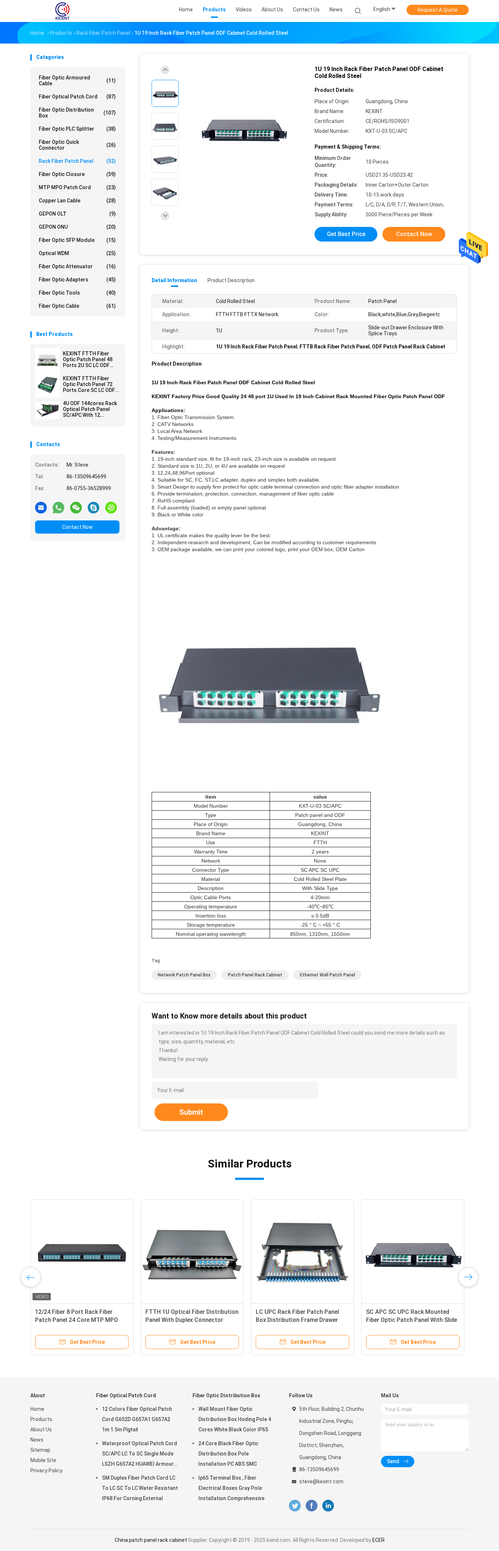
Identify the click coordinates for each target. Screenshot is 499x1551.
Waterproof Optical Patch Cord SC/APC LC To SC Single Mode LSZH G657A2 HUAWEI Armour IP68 (139, 1454)
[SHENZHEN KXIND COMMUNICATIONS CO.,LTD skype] (93, 507)
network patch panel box (184, 975)
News (36, 1440)
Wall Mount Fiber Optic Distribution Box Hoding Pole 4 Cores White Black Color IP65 (234, 1419)
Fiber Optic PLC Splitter (77, 129)
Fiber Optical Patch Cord (77, 97)
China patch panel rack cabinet (151, 1540)
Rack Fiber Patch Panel (77, 161)
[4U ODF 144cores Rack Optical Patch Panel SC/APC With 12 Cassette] (47, 410)
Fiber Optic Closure (77, 174)
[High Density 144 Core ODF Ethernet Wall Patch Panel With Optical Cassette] (82, 1251)
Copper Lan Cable (77, 200)
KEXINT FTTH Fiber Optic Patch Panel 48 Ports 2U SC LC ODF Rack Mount (88, 359)
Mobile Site (43, 1460)
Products (41, 1419)
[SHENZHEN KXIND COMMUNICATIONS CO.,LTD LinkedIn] (328, 1505)
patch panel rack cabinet (255, 975)
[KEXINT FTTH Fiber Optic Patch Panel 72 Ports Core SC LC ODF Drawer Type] (47, 385)
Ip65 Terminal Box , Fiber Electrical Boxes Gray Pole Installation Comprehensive (231, 1488)
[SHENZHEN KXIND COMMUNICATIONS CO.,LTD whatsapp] (58, 507)
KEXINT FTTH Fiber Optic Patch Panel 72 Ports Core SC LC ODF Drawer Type (89, 384)
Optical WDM (77, 253)
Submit (191, 1112)
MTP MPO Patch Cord (77, 187)
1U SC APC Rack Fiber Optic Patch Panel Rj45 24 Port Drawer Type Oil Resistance (412, 1319)
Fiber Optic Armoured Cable (77, 80)
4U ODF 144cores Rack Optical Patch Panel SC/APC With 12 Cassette (90, 409)
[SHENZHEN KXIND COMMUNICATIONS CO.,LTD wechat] (76, 507)
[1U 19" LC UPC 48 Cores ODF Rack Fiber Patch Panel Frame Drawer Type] (192, 1251)
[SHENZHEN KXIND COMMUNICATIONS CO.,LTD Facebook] (311, 1505)
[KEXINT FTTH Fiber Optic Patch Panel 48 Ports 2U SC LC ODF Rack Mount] (47, 360)
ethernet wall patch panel (327, 975)
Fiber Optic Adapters (77, 280)
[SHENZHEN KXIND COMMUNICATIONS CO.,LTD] (62, 11)
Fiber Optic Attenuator (77, 266)
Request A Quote (438, 10)
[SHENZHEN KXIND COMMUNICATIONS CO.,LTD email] (41, 507)
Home (37, 1409)
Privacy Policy (46, 1470)
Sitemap (40, 1450)
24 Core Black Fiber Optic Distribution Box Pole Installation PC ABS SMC (228, 1453)
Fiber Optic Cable (77, 306)
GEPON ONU (77, 227)
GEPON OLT (77, 214)
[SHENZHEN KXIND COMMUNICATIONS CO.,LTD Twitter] (295, 1505)
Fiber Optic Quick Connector (77, 145)
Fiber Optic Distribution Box (77, 113)
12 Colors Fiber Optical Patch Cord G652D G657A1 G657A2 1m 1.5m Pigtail (137, 1419)
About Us (41, 1429)
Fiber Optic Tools (77, 293)
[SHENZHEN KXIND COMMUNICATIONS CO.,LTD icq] (111, 507)
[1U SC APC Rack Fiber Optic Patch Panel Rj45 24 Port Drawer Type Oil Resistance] (413, 1251)
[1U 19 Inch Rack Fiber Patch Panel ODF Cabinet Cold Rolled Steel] (243, 127)
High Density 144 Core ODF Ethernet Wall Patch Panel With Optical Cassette (76, 1319)
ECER (378, 1540)
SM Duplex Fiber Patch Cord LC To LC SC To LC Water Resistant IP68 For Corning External (140, 1488)
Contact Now (77, 527)
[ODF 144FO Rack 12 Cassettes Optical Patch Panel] (302, 1251)
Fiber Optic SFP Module (77, 240)
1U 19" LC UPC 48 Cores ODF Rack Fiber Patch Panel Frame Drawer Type (191, 1319)
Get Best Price (346, 234)
